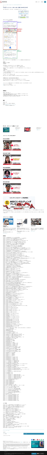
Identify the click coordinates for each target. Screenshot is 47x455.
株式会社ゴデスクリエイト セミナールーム (11, 104)
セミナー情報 (4, 433)
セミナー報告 (25, 433)
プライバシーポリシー (19, 453)
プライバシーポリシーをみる (6, 430)
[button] (40, 454)
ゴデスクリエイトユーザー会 (6, 435)
